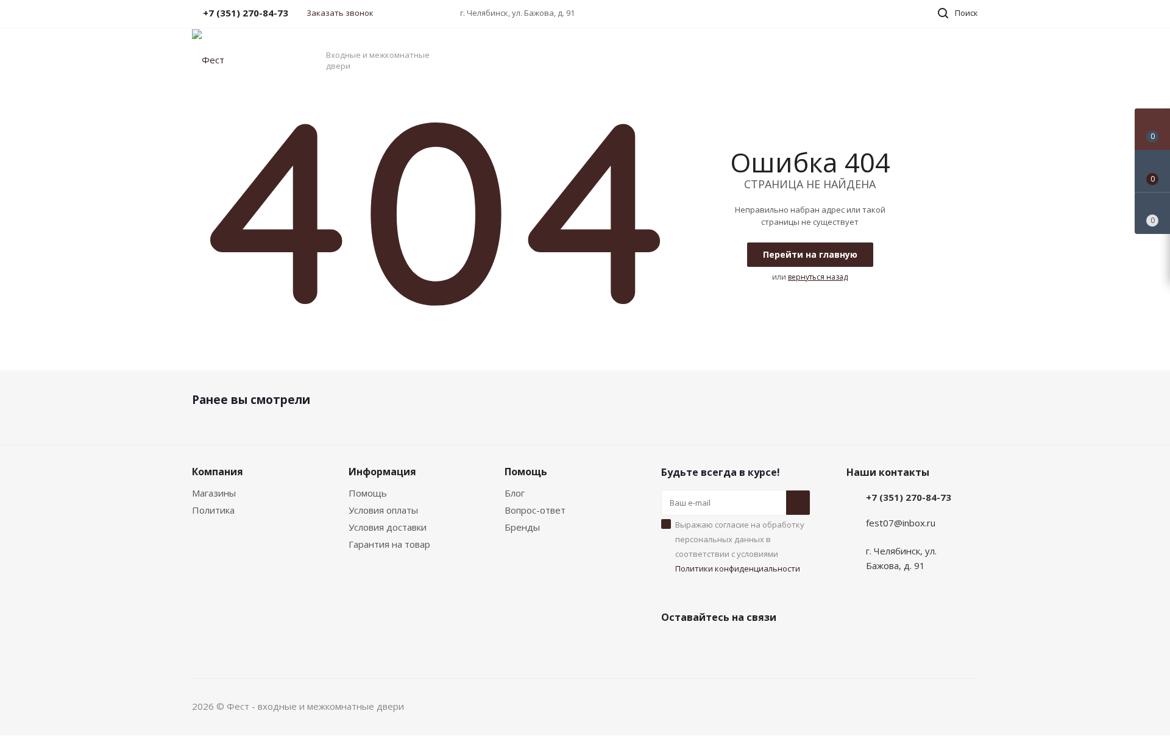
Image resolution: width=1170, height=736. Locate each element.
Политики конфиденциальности (737, 568)
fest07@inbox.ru (900, 523)
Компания (217, 471)
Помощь (368, 493)
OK (998, 703)
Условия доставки (388, 527)
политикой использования (1013, 668)
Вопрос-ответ (535, 510)
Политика (213, 510)
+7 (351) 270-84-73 (908, 497)
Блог (515, 493)
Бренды (522, 527)
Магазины (214, 493)
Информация (382, 471)
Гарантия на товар (389, 544)
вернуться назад (818, 277)
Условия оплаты (383, 510)
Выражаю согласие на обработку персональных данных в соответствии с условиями (739, 546)
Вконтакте (673, 646)
